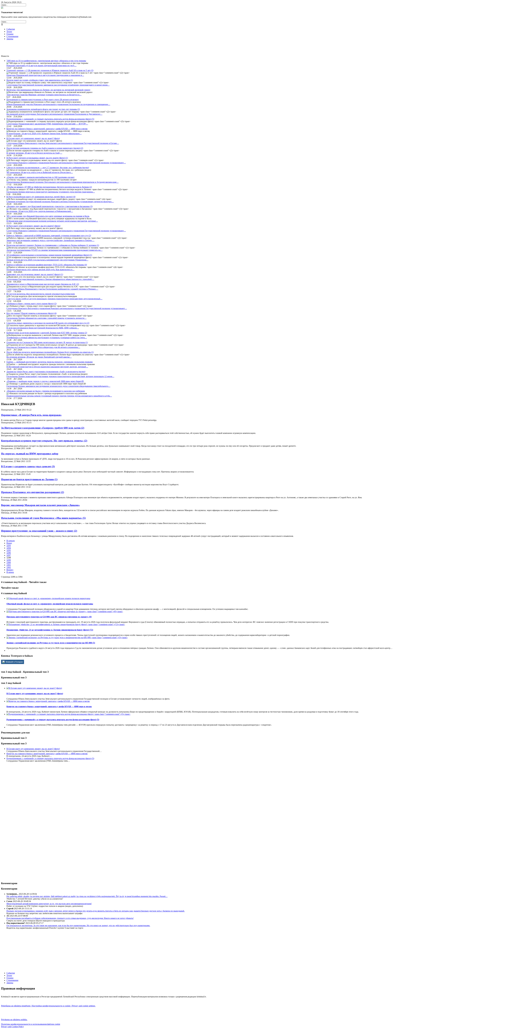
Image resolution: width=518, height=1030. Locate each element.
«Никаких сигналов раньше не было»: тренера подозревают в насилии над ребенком (45, 391)
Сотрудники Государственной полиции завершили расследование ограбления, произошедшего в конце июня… (58, 85)
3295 (8, 550)
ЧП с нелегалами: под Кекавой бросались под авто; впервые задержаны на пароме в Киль (47, 216)
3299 (8, 560)
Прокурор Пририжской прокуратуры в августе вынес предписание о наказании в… (45, 75)
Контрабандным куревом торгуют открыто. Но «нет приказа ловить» (44, 440)
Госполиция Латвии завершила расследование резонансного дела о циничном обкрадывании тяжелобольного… (58, 386)
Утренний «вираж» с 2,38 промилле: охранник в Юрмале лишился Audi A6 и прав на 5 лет (49, 70)
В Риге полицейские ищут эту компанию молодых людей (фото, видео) (40, 197)
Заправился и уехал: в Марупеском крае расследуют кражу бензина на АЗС (42, 284)
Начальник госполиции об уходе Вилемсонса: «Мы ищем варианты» (43, 518)
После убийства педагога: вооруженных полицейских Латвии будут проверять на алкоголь (50, 352)
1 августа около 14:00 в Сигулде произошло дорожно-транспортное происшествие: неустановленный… (54, 299)
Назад (9, 543)
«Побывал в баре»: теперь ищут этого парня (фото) (31, 303)
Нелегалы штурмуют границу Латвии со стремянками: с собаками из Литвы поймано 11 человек (52, 245)
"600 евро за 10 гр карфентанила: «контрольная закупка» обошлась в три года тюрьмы (46, 61)
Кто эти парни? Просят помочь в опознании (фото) (31, 313)
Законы (9, 39)
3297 (8, 555)
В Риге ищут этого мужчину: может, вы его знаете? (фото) (33, 226)
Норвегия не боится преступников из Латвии (29, 479)
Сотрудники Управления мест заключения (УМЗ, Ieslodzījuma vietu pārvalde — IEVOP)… (47, 124)
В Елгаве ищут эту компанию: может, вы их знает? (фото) (33, 138)
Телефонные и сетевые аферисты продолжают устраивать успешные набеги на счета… (46, 337)
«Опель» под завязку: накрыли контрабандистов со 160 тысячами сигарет (40, 177)
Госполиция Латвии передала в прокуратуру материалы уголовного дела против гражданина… (50, 192)
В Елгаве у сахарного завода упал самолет (28, 466)
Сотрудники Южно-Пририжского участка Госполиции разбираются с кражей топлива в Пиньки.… (52, 289)
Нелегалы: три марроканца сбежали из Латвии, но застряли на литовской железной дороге (48, 90)
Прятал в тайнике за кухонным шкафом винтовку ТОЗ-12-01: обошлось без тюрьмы (46, 265)
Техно (9, 31)
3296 (8, 553)
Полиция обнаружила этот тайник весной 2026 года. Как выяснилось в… (40, 269)
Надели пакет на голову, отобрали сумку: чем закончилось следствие (39, 80)
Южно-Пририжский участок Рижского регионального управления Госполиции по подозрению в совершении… (58, 104)
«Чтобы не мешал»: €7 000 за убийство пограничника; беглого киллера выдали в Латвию (49, 187)
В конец (10, 572)
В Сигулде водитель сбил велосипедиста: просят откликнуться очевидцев (40, 294)
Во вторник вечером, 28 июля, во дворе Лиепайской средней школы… (39, 357)
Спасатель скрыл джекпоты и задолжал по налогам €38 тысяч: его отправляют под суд (47, 323)
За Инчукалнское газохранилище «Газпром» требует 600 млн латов (42, 427)
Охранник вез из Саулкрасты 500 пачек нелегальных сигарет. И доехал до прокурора (47, 342)
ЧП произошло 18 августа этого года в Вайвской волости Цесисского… (39, 172)
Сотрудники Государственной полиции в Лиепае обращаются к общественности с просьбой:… (50, 279)
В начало (10, 540)
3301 (8, 565)
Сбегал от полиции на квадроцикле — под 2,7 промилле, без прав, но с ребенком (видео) (47, 167)
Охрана (9, 34)
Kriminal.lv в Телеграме (14, 662)
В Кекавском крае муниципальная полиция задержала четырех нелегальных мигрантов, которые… (52, 221)
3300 (8, 562)
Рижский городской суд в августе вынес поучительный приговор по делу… (41, 65)
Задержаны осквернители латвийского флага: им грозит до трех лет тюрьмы (43, 109)
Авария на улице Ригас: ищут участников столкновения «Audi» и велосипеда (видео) (45, 371)
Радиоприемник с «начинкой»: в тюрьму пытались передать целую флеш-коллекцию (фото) (50, 119)
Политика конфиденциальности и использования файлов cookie (30, 1024)
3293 (8, 545)
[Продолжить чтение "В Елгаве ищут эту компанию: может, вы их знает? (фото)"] (34, 688)
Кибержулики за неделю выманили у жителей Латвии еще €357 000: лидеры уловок (46, 333)
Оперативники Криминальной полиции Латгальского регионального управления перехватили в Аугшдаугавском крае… (62, 182)
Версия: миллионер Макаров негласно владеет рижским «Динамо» (40, 505)
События (10, 29)
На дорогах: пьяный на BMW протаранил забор (29, 453)
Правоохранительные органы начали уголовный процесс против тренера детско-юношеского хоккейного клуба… (59, 396)
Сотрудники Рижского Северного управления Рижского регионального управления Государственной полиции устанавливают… (66, 163)
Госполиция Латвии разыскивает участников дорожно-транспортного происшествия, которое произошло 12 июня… (60, 376)
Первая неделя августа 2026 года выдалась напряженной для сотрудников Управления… (47, 260)
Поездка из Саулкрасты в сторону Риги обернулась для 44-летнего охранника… (43, 347)
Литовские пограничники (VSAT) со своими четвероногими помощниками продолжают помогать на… (54, 250)
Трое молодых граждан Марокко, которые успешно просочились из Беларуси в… (43, 95)
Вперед (9, 570)
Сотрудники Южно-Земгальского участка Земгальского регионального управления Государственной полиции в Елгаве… (62, 143)
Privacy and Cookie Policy (12, 1026)
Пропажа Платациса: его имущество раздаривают (32, 492)
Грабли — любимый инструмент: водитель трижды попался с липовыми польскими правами (49, 362)
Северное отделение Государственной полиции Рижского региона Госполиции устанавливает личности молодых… (60, 201)
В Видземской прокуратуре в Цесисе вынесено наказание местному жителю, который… (47, 367)
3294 (8, 548)
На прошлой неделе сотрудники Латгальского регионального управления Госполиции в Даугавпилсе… (54, 114)
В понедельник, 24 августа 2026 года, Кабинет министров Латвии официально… (44, 133)
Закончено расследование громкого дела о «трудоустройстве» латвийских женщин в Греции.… (50, 240)
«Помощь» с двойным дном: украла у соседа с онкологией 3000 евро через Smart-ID (45, 381)
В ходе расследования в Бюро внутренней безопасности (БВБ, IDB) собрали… (42, 328)
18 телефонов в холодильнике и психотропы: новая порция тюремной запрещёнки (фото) (49, 255)
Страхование (12, 36)
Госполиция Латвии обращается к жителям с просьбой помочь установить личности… (46, 318)
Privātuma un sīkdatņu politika (14, 1019)
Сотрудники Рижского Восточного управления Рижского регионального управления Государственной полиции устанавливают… (66, 308)
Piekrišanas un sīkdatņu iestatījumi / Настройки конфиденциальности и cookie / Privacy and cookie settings (48, 1006)
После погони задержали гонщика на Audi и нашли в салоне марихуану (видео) (44, 148)
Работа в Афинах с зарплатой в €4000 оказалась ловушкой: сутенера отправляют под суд (48, 235)
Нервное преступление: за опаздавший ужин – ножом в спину (39, 530)
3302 (8, 567)
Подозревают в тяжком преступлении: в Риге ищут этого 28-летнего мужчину (42, 99)
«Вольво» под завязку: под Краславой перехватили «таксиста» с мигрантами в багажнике (49, 206)
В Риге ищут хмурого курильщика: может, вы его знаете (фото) (37, 158)
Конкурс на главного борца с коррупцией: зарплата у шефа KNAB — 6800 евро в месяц (47, 129)
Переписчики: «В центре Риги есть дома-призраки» (31, 415)
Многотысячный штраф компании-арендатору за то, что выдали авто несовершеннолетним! (49, 903)
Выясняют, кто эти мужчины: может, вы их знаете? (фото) (34, 274)
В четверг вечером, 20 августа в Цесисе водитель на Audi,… (34, 153)
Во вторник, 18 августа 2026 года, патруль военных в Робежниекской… (39, 211)
